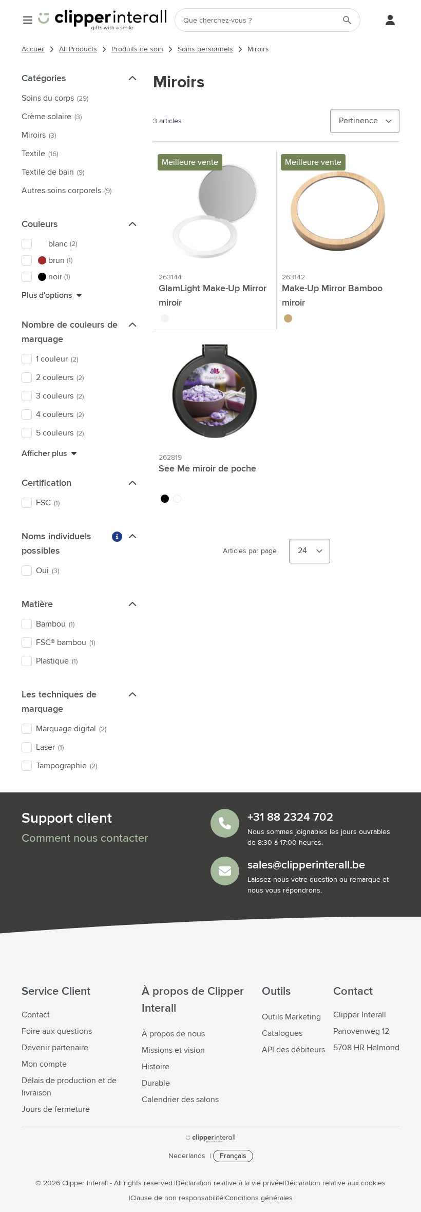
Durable (156, 1083)
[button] (131, 78)
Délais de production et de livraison (69, 1086)
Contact (36, 1015)
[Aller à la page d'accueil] (102, 20)
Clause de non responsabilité (176, 1198)
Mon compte (44, 1064)
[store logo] (210, 1138)
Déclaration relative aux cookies (335, 1183)
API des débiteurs (293, 1050)
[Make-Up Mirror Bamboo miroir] (338, 211)
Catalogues (282, 1033)
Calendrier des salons (180, 1099)
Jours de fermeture (56, 1109)
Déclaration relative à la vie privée (229, 1183)
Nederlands (186, 1156)
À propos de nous (173, 1034)
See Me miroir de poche (207, 469)
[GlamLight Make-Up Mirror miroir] (215, 211)
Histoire (155, 1067)
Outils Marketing (291, 1017)
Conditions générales (259, 1198)
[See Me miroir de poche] (215, 391)
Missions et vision (173, 1050)
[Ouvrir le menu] (28, 20)
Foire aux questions (57, 1031)
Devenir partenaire (55, 1048)
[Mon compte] (390, 20)
